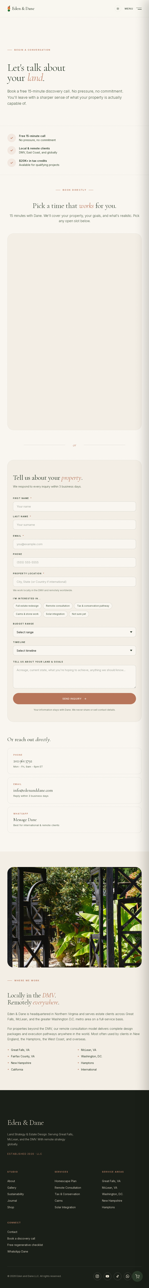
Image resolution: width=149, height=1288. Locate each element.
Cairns (59, 1200)
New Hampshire (112, 1200)
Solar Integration (65, 1207)
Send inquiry (74, 698)
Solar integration (55, 613)
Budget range (23, 623)
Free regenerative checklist (25, 1244)
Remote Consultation (68, 1187)
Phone (17, 554)
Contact (12, 1231)
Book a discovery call (21, 1238)
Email (18, 535)
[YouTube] (107, 1276)
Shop (10, 1207)
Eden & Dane (23, 8)
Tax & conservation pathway (93, 605)
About (11, 1181)
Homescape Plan (65, 1181)
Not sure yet (79, 613)
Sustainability (15, 1194)
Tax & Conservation (67, 1194)
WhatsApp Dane (17, 1251)
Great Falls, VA (111, 1181)
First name (22, 498)
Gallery (11, 1187)
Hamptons (108, 1207)
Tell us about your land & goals (38, 661)
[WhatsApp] (128, 1276)
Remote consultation (58, 605)
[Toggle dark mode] (118, 8)
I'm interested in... (27, 598)
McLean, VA (109, 1187)
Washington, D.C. (112, 1194)
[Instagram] (97, 1276)
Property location (28, 573)
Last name (22, 516)
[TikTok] (117, 1276)
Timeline (19, 642)
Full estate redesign (27, 605)
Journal (12, 1200)
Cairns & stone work (27, 613)
